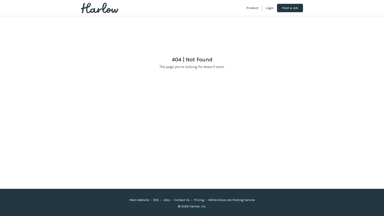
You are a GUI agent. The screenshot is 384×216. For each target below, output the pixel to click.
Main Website (139, 200)
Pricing (199, 200)
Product (252, 8)
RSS (156, 200)
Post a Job (290, 8)
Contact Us (182, 200)
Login (270, 8)
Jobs (166, 200)
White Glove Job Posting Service (231, 200)
